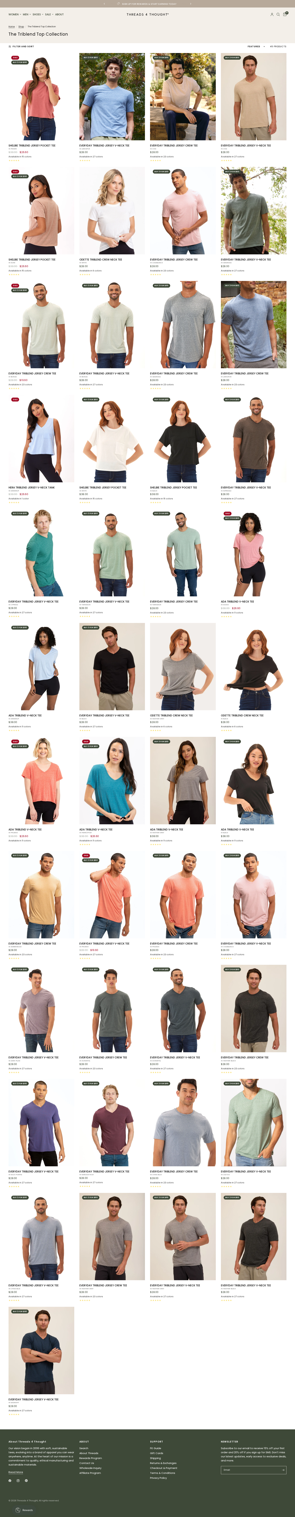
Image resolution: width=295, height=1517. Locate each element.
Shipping (155, 1458)
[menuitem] (15, 14)
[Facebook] (12, 1480)
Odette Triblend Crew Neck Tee (100, 261)
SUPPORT (156, 1441)
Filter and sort (23, 46)
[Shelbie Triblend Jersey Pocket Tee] (41, 96)
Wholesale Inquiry (90, 1468)
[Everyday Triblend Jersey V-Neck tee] (112, 96)
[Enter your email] (283, 1470)
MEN (25, 14)
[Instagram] (20, 1480)
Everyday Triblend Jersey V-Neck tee (104, 147)
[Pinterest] (28, 1480)
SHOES (37, 14)
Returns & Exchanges (163, 1463)
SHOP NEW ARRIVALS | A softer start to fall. (165, 3)
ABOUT (59, 14)
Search (83, 1448)
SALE (48, 14)
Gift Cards (156, 1453)
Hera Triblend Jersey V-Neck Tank (32, 489)
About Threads (88, 1453)
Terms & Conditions (162, 1473)
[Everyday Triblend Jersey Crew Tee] (183, 96)
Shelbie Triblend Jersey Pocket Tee (32, 147)
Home (12, 26)
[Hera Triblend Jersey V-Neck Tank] (41, 438)
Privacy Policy (158, 1478)
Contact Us (86, 1463)
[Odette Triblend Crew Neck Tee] (112, 210)
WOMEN (14, 14)
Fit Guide (155, 1448)
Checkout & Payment (163, 1468)
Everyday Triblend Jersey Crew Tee (174, 147)
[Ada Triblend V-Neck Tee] (254, 552)
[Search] (278, 14)
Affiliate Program (90, 1473)
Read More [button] (16, 1472)
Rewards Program (90, 1458)
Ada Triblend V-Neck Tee (237, 603)
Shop (21, 26)
